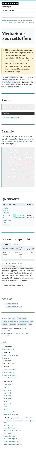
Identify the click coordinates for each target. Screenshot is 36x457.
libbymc (24, 328)
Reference (12, 324)
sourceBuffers (22, 324)
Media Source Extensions (10, 321)
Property (4, 324)
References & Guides (9, 10)
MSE (31, 321)
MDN (3, 20)
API (9, 318)
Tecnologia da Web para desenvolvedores (18, 20)
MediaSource (12, 23)
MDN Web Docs (10, 3)
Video (30, 324)
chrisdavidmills (6, 330)
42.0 (20, 256)
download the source (24, 141)
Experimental (22, 318)
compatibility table (12, 58)
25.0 (20, 252)
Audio (14, 318)
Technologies (6, 7)
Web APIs (5, 23)
